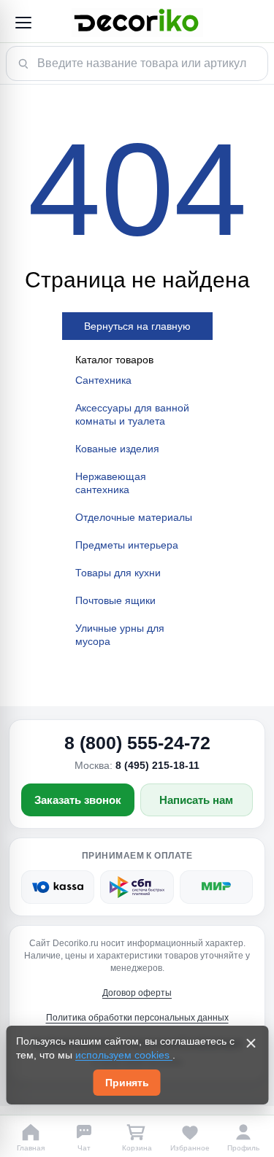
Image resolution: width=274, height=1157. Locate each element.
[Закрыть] (250, 1043)
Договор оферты (137, 993)
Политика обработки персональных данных (137, 1018)
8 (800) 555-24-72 (137, 742)
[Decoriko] (137, 22)
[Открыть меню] (22, 22)
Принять (127, 1082)
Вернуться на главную (137, 326)
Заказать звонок (77, 800)
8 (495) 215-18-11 (157, 765)
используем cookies (123, 1055)
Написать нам (196, 800)
